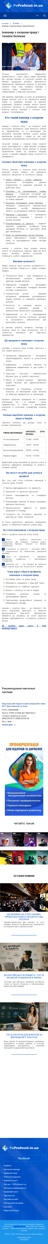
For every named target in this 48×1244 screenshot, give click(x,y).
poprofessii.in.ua (19, 1226)
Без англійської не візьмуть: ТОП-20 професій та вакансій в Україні (24, 976)
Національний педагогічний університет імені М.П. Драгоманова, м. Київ (23, 704)
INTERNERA (24, 1240)
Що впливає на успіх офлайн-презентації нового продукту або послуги (24, 916)
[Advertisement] (24, 657)
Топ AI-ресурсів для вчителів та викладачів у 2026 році (24, 1036)
